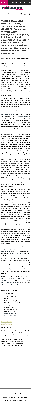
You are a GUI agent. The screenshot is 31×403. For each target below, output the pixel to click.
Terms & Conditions (22, 397)
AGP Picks (4, 2)
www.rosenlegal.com (10, 315)
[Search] (21, 14)
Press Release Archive (18, 394)
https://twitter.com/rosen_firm (10, 282)
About (8, 394)
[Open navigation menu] (2, 13)
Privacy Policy (23, 400)
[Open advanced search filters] (24, 14)
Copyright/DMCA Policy (11, 400)
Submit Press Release (9, 397)
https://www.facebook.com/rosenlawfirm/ (13, 285)
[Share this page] (29, 13)
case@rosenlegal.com (21, 116)
